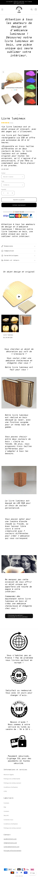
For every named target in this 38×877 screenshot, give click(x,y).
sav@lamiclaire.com (10, 839)
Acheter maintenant (19, 205)
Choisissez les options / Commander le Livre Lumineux (18, 616)
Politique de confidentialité (12, 779)
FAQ (5, 807)
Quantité (3, 189)
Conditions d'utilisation (11, 787)
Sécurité (6, 815)
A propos (6, 803)
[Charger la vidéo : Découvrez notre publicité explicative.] (19, 296)
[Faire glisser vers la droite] (23, 115)
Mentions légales (9, 774)
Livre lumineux (8, 335)
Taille (2, 181)
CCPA (5, 791)
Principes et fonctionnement (12, 850)
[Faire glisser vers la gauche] (15, 115)
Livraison (6, 811)
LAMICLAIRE (20, 875)
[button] (2, 9)
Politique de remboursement (12, 783)
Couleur (3, 173)
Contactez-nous (8, 820)
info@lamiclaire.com (10, 843)
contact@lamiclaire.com (11, 847)
